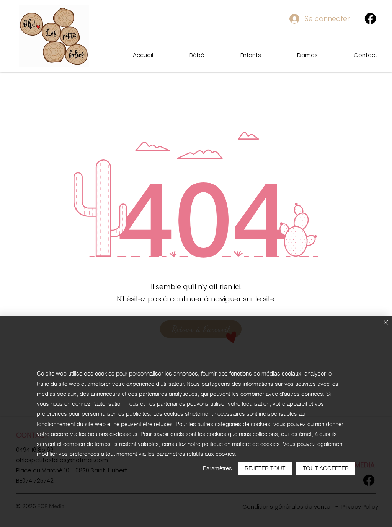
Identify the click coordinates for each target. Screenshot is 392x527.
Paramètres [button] (217, 468)
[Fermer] (385, 323)
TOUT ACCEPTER (326, 468)
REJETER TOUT (265, 468)
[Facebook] (370, 18)
